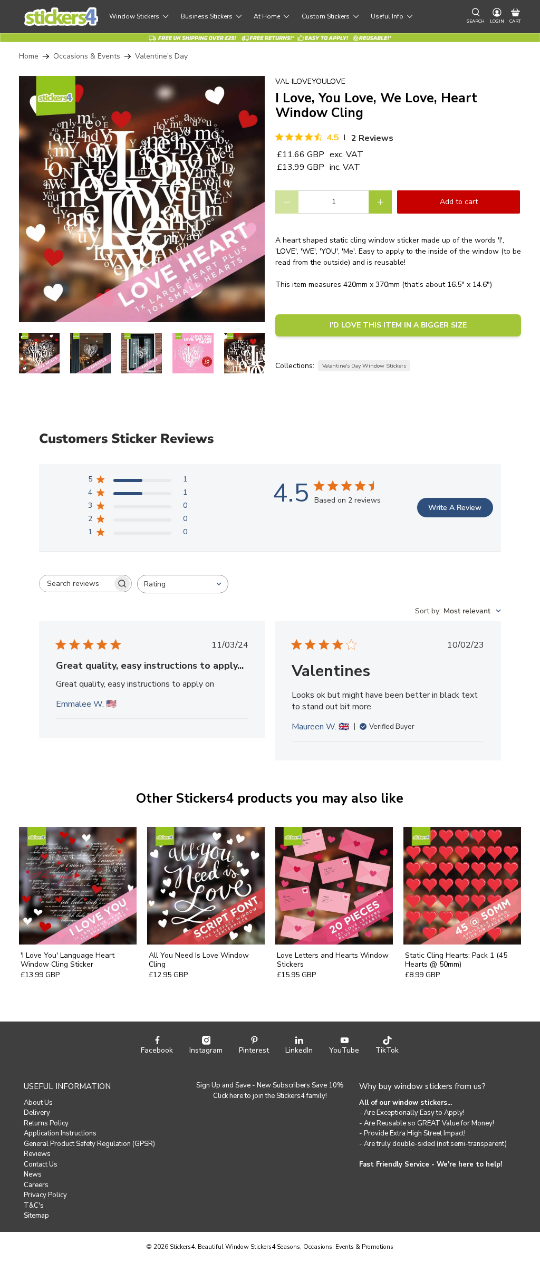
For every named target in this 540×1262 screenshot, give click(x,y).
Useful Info (387, 16)
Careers (36, 1185)
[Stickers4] (61, 16)
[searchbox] (76, 583)
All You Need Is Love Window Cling (199, 959)
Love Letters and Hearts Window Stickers (333, 959)
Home (28, 56)
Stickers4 (182, 1246)
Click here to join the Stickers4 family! (270, 1096)
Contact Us (40, 1164)
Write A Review (454, 508)
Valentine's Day (161, 56)
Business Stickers (207, 16)
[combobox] (182, 584)
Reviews (37, 1154)
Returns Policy (46, 1123)
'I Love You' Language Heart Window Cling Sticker (67, 959)
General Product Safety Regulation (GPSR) (89, 1144)
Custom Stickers (326, 16)
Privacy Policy (45, 1195)
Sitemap (36, 1215)
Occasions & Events (86, 56)
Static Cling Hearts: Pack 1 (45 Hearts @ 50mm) (456, 959)
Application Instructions (60, 1133)
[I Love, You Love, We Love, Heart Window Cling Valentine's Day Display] (142, 199)
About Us (38, 1102)
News (33, 1174)
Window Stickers (134, 16)
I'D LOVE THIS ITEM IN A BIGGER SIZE (398, 325)
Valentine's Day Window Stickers (364, 366)
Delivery (37, 1113)
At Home (267, 16)
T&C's (34, 1205)
